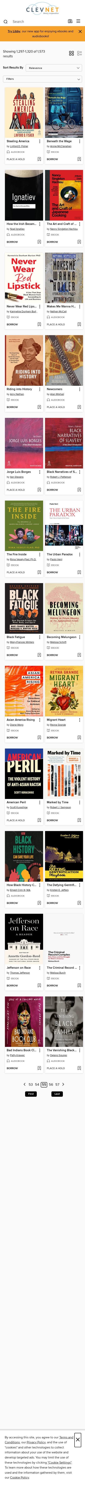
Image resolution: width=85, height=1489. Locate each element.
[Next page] (63, 1085)
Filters (10, 79)
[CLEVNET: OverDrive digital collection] (42, 8)
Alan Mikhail (57, 394)
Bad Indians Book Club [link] (22, 1050)
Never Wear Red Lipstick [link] (22, 306)
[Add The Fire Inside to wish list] (39, 572)
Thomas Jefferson (20, 972)
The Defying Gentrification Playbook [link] (62, 885)
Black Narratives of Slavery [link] (62, 472)
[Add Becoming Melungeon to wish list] (79, 655)
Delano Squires (58, 1055)
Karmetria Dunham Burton (24, 311)
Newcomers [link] (54, 389)
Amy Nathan (17, 394)
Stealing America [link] (18, 141)
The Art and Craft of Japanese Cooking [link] (62, 224)
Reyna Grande (58, 724)
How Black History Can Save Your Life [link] (22, 885)
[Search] (5, 21)
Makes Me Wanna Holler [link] (62, 306)
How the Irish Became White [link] (22, 224)
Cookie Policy (19, 1478)
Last (57, 1094)
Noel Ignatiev (17, 229)
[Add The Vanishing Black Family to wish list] (79, 1068)
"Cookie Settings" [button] (59, 1463)
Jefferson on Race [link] (19, 968)
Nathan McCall (58, 311)
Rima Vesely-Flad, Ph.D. (23, 559)
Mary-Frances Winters (22, 642)
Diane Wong (16, 724)
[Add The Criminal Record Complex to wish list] (79, 985)
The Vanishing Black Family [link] (62, 1050)
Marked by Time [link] (57, 802)
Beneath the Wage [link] (59, 141)
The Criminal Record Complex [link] (62, 968)
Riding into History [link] (19, 389)
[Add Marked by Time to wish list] (79, 820)
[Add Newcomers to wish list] (79, 407)
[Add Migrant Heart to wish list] (79, 737)
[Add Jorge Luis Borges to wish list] (39, 490)
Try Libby (14, 31)
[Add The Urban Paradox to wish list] (79, 572)
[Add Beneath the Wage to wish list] (79, 159)
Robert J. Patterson (60, 477)
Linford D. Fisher (19, 146)
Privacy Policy (36, 1442)
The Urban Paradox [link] (60, 554)
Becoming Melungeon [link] (61, 637)
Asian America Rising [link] (21, 720)
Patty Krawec (17, 1055)
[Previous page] (24, 1085)
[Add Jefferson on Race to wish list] (39, 985)
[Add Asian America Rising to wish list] (39, 737)
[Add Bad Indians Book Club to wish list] (39, 1068)
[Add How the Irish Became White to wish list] (39, 242)
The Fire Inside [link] (16, 554)
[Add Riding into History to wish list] (39, 407)
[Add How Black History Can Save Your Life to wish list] (39, 903)
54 (37, 1085)
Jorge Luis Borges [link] (19, 472)
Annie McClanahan (60, 146)
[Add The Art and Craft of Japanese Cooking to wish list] (79, 242)
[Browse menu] (78, 21)
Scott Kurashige (18, 807)
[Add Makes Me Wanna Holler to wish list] (79, 324)
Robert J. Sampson (60, 807)
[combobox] (34, 21)
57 (57, 1085)
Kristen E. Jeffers (59, 890)
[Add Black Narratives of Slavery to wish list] (79, 490)
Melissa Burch (58, 972)
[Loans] (70, 22)
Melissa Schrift (58, 642)
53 (31, 1085)
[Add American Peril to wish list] (39, 820)
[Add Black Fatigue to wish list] (39, 655)
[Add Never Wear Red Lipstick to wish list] (39, 324)
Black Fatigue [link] (16, 637)
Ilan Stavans (17, 477)
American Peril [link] (16, 802)
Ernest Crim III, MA (20, 890)
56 (51, 1085)
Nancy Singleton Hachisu (64, 229)
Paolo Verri (56, 559)
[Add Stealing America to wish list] (39, 159)
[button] (71, 55)
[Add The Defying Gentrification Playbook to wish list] (79, 903)
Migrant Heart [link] (56, 720)
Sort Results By (13, 68)
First (31, 1094)
